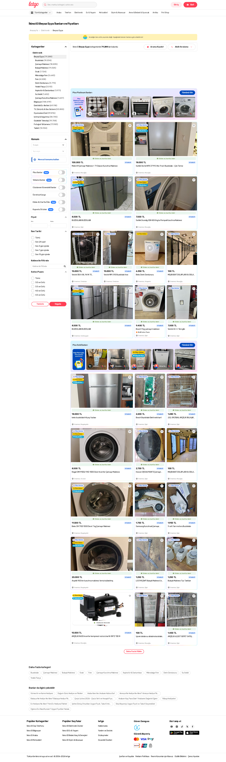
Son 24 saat (40, 242)
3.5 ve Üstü (40, 287)
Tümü (37, 238)
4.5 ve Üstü (40, 295)
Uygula (58, 304)
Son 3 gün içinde (42, 246)
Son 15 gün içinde (42, 254)
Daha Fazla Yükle (134, 651)
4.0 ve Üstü (40, 291)
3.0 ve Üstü (40, 282)
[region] (134, 107)
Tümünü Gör (187, 93)
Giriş (176, 4)
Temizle (40, 304)
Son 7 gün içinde (42, 250)
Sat (192, 4)
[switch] (61, 172)
